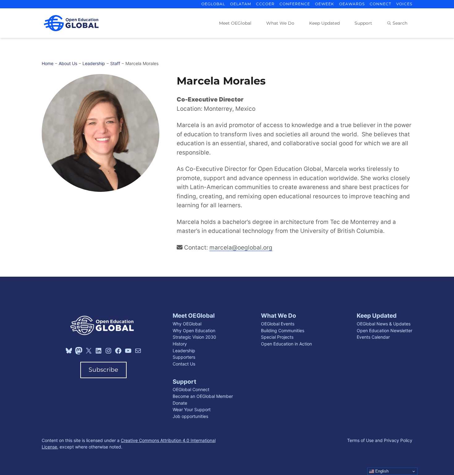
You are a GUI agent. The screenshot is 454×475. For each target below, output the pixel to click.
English (381, 471)
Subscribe (103, 369)
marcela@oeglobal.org (240, 247)
